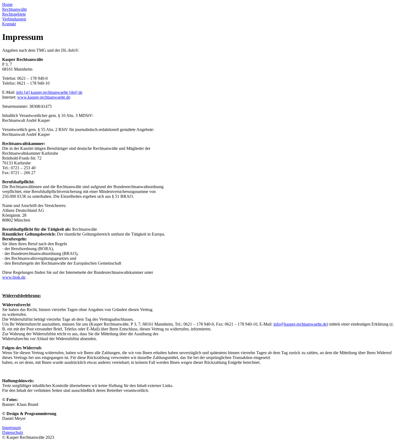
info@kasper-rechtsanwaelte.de (300, 324)
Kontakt (9, 24)
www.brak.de (13, 277)
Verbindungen (14, 19)
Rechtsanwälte (14, 9)
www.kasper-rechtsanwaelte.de (43, 97)
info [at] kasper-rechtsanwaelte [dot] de (49, 92)
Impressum (11, 427)
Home (7, 4)
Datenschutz (12, 432)
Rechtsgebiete (14, 14)
